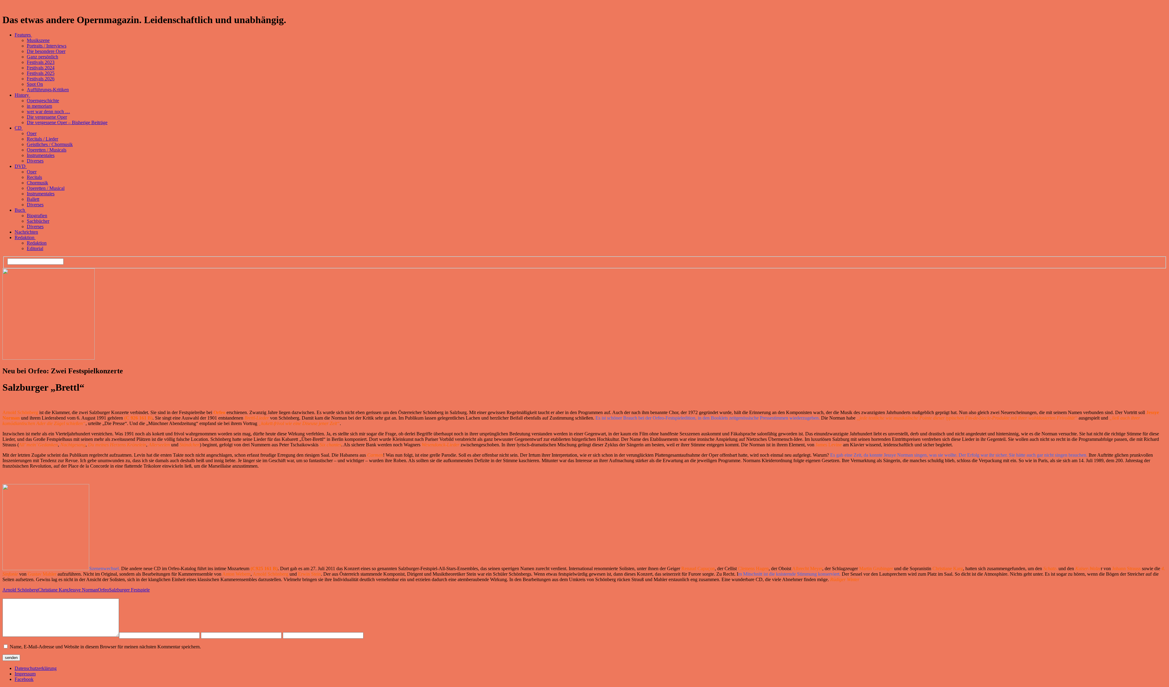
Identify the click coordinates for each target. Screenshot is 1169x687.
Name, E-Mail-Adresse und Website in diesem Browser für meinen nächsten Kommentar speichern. (105, 646)
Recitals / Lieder (42, 138)
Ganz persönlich (42, 56)
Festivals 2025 (40, 73)
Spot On (35, 84)
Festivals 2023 (40, 62)
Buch (20, 210)
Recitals (34, 177)
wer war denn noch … (48, 111)
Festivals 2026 (40, 78)
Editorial (35, 248)
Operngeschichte (43, 100)
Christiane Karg (53, 589)
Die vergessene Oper (47, 117)
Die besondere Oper (46, 51)
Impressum (25, 673)
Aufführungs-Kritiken (48, 89)
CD (19, 128)
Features (23, 34)
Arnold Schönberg (20, 589)
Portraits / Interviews (46, 45)
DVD (21, 166)
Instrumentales (40, 155)
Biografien (37, 215)
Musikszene (38, 40)
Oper (32, 133)
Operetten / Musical (46, 188)
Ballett (33, 199)
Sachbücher (38, 221)
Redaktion (25, 237)
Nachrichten (26, 232)
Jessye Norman (83, 589)
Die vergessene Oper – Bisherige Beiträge (67, 122)
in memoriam (39, 106)
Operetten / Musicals (46, 149)
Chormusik (37, 182)
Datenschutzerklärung (36, 668)
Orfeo (103, 589)
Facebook (24, 679)
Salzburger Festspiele (129, 589)
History (22, 95)
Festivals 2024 (40, 67)
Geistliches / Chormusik (50, 144)
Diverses (35, 160)
